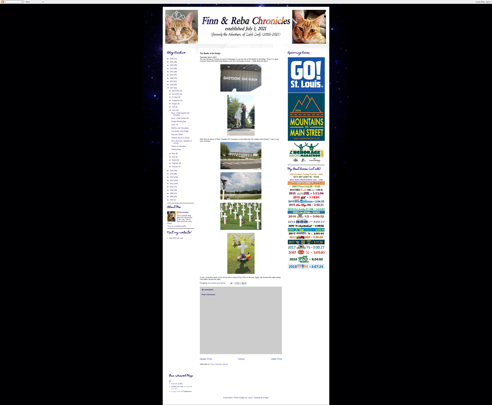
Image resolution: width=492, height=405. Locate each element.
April (174, 157)
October (175, 97)
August (175, 104)
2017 (172, 88)
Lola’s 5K (174, 125)
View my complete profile (176, 226)
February (175, 163)
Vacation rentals (176, 391)
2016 (172, 171)
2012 (172, 184)
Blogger (266, 398)
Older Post (276, 359)
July (174, 107)
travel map (187, 386)
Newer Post (206, 359)
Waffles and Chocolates (180, 128)
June (174, 110)
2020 (172, 78)
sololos (250, 398)
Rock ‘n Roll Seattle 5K (180, 118)
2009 (172, 193)
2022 (172, 72)
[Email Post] (231, 283)
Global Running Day (178, 121)
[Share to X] (240, 283)
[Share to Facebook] (243, 283)
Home (241, 359)
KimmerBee (183, 212)
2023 (172, 68)
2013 (172, 180)
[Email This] (235, 283)
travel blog (174, 388)
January (175, 167)
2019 (172, 81)
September (176, 100)
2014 (172, 177)
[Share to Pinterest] (245, 283)
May (174, 153)
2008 (172, 197)
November (176, 94)
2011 (172, 187)
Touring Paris (176, 149)
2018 (172, 85)
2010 (172, 190)
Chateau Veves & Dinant (180, 138)
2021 (172, 75)
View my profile (177, 384)
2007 (172, 200)
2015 (172, 174)
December (176, 91)
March (174, 160)
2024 (172, 65)
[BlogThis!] (238, 283)
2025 (172, 62)
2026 (172, 59)
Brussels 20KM (177, 135)
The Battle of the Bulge (179, 131)
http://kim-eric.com (176, 238)
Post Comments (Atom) (219, 364)
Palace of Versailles (178, 146)
